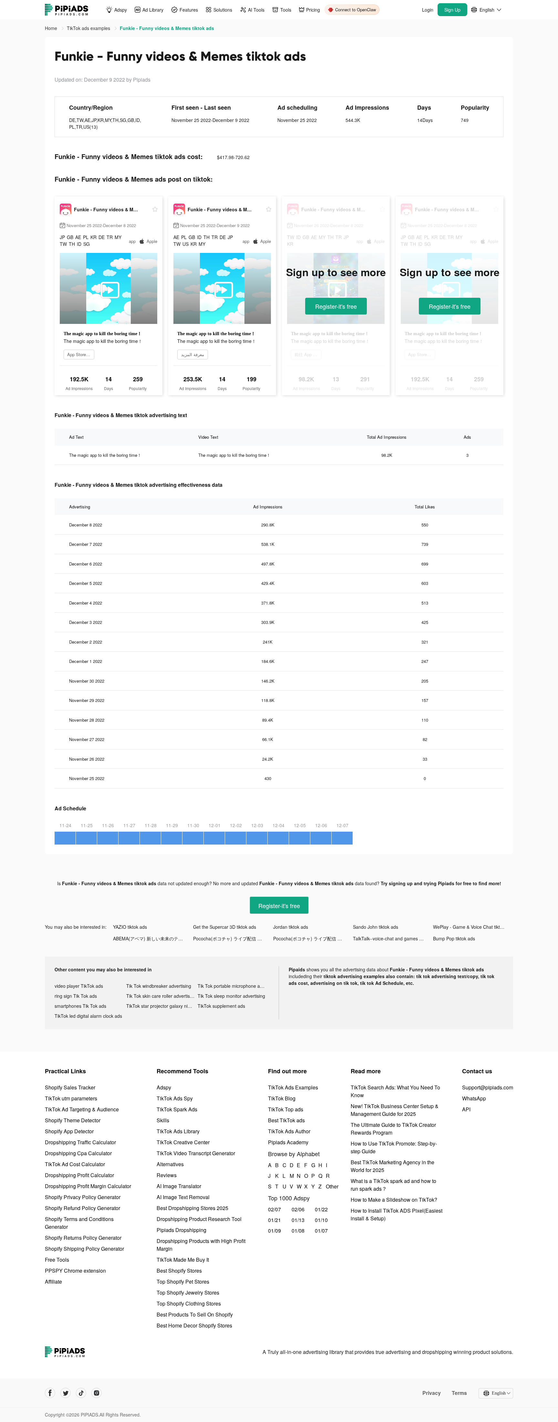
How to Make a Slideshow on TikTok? (394, 1199)
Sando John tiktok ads (375, 927)
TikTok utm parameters (71, 1098)
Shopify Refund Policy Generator (82, 1208)
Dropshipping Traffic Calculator (80, 1142)
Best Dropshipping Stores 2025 (192, 1208)
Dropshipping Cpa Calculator (78, 1153)
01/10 (321, 1220)
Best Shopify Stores (179, 1270)
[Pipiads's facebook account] (50, 1393)
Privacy (431, 1393)
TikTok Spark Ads (177, 1109)
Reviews (167, 1175)
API (466, 1109)
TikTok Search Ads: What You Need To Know (395, 1091)
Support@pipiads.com (487, 1087)
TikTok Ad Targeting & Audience (82, 1109)
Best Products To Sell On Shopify (195, 1314)
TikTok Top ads (285, 1109)
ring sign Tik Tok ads (76, 996)
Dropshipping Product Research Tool (199, 1219)
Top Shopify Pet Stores (183, 1281)
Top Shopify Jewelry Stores (188, 1292)
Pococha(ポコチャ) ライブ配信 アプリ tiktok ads (233, 938)
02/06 (298, 1209)
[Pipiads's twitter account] (65, 1393)
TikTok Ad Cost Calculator (75, 1164)
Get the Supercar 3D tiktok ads (224, 927)
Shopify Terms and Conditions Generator (79, 1222)
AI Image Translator (179, 1186)
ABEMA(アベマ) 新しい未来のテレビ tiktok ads (153, 938)
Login (427, 9)
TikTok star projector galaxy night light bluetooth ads (162, 1006)
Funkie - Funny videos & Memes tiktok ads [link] (167, 28)
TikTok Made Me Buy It (183, 1259)
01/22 (321, 1209)
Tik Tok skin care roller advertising (161, 996)
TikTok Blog (281, 1098)
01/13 (298, 1220)
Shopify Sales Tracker (70, 1087)
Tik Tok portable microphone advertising (233, 986)
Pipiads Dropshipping (181, 1230)
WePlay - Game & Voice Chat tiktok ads (473, 927)
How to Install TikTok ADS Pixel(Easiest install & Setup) (396, 1214)
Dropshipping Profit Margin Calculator (88, 1186)
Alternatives (170, 1164)
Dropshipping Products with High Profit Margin (201, 1244)
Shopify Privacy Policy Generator (82, 1197)
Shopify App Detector (69, 1131)
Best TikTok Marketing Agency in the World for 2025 (392, 1166)
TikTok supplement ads (221, 1006)
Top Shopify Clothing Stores (189, 1303)
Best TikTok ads (286, 1120)
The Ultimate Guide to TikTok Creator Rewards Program (393, 1128)
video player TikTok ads (79, 986)
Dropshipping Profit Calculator (79, 1175)
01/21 (274, 1220)
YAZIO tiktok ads (130, 927)
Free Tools (57, 1259)
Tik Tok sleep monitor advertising (231, 996)
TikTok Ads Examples (293, 1087)
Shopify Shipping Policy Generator (84, 1248)
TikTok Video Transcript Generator (196, 1153)
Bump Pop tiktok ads (454, 938)
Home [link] (51, 28)
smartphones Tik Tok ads (80, 1006)
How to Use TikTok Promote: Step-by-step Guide (394, 1147)
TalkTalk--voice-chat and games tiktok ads (393, 938)
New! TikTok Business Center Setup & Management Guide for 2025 (395, 1109)
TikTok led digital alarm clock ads (88, 1016)
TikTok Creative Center (183, 1142)
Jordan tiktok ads (290, 927)
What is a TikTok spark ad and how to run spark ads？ (393, 1184)
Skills (163, 1120)
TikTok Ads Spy (175, 1098)
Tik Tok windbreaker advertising (158, 986)
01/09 (274, 1230)
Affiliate (53, 1281)
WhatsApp (474, 1098)
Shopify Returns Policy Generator (83, 1237)
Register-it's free (336, 306)
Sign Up (452, 9)
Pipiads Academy (288, 1142)
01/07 (321, 1230)
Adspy (164, 1087)
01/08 (298, 1230)
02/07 (274, 1209)
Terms (459, 1393)
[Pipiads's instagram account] (96, 1393)
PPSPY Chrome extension (75, 1270)
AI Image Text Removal (183, 1197)
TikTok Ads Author (289, 1131)
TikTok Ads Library (178, 1131)
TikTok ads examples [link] (89, 28)
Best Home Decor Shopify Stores (194, 1325)
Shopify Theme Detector (72, 1120)
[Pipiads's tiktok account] (81, 1393)
